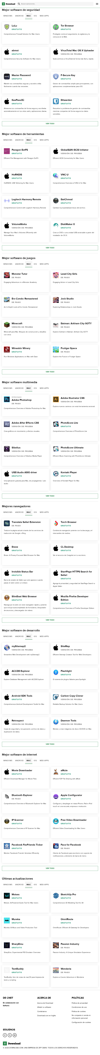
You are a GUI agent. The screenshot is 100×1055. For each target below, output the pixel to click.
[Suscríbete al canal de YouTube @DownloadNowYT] (15, 1035)
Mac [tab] (29, 16)
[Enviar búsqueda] (19, 4)
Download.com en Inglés (46, 1016)
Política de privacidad (80, 1003)
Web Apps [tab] (44, 16)
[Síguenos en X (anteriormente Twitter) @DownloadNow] (10, 1035)
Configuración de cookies (81, 1022)
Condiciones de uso (79, 1007)
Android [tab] (19, 16)
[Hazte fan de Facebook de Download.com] (5, 1035)
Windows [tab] (7, 16)
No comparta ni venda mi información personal (81, 1016)
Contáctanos (42, 1011)
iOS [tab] (35, 16)
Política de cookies (79, 1011)
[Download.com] (8, 3)
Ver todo (50, 124)
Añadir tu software (44, 1007)
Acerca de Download (45, 1003)
